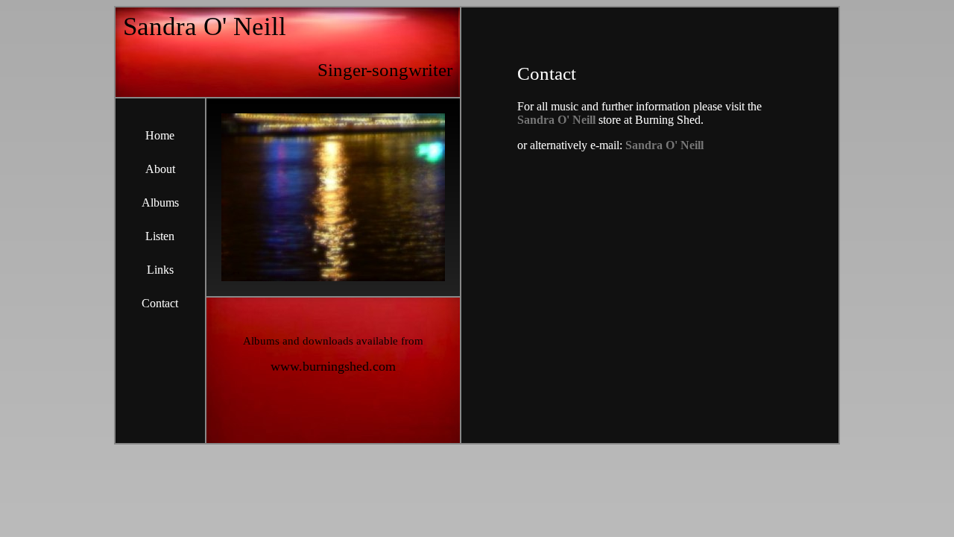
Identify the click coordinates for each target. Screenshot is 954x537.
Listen (159, 236)
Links (160, 269)
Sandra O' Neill (556, 119)
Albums (160, 202)
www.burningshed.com (333, 366)
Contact (160, 303)
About (160, 169)
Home (159, 135)
